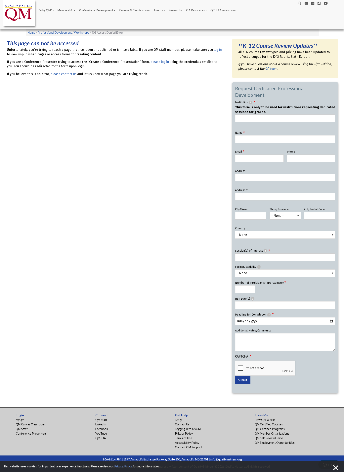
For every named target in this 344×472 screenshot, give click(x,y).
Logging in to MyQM (188, 429)
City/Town (241, 209)
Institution (243, 102)
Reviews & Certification (134, 10)
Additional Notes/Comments (253, 330)
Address (240, 171)
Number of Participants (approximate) (259, 282)
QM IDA (100, 438)
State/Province (279, 209)
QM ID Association (222, 10)
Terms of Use (183, 438)
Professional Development (96, 10)
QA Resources (195, 10)
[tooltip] (250, 102)
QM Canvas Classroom (30, 424)
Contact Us (182, 424)
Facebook (101, 429)
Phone (291, 151)
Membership (65, 10)
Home (31, 32)
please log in (159, 62)
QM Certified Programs (270, 429)
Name (238, 132)
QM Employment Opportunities (275, 442)
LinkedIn (100, 424)
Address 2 (241, 190)
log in (218, 50)
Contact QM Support (188, 447)
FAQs (178, 419)
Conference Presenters (31, 433)
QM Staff (22, 429)
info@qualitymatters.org (226, 459)
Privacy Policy (184, 433)
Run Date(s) (244, 298)
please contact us (63, 74)
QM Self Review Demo (269, 438)
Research (175, 10)
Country (240, 228)
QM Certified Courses (269, 424)
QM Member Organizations (272, 433)
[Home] (20, 14)
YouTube (101, 433)
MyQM (20, 419)
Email (238, 151)
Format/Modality (247, 267)
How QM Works (265, 419)
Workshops (81, 32)
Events (158, 10)
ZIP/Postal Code (314, 209)
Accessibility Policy (187, 442)
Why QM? (45, 10)
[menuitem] (46, 10)
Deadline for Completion (252, 314)
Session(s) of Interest (250, 250)
